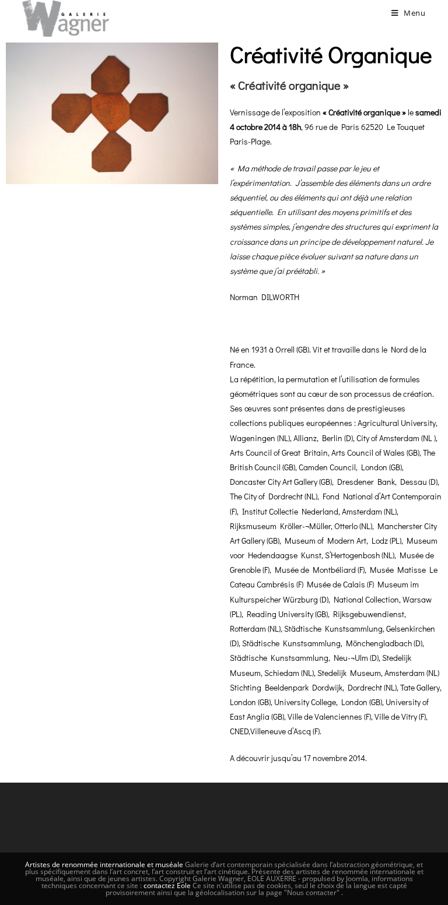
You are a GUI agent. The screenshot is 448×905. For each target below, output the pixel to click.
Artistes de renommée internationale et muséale (104, 864)
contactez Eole (168, 885)
